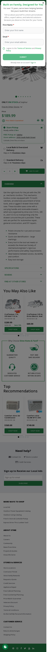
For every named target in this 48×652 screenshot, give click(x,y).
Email (5, 36)
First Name (8, 25)
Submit (23, 57)
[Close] (43, 2)
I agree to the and (23, 49)
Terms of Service (24, 48)
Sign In (33, 62)
